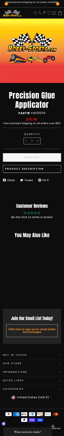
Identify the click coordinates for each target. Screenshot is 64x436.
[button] (27, 431)
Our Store (12, 363)
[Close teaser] (53, 426)
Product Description (24, 169)
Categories (13, 389)
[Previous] (6, 3)
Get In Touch (15, 355)
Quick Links (13, 380)
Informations (15, 372)
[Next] (57, 3)
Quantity (32, 134)
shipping (27, 123)
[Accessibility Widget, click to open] (4, 424)
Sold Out (13, 299)
